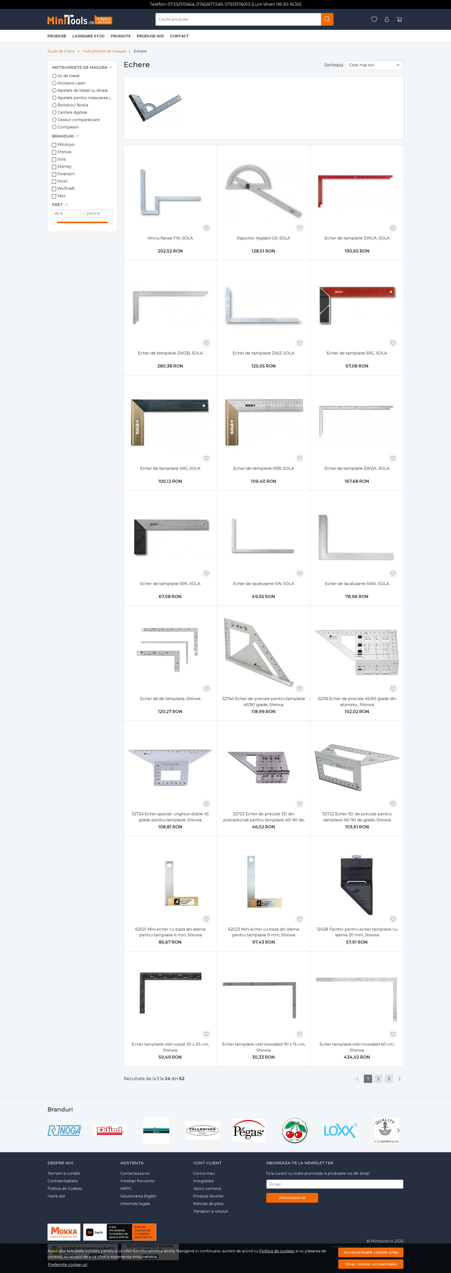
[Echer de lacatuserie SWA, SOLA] (356, 537)
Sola (61, 159)
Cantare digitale (72, 112)
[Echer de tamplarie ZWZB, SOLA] (170, 307)
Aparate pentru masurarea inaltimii (85, 97)
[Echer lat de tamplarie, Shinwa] (170, 652)
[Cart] (399, 19)
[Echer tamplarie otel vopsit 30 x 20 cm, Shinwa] (170, 998)
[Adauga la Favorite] (206, 228)
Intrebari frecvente (137, 1181)
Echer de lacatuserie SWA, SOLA (357, 583)
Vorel (62, 181)
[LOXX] (341, 1140)
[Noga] (64, 1140)
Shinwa (64, 152)
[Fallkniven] (202, 1140)
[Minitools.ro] (82, 19)
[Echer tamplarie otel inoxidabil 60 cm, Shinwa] (356, 998)
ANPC (126, 1188)
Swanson (66, 173)
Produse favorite (208, 1196)
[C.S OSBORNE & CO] (387, 1140)
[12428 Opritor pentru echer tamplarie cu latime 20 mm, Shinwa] (356, 882)
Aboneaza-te (292, 1197)
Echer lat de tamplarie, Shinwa (170, 698)
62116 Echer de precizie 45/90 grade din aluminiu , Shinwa (357, 701)
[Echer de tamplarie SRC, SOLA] (356, 307)
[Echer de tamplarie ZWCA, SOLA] (356, 191)
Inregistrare (203, 1181)
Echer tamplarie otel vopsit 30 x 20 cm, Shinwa (170, 1047)
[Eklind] (110, 1140)
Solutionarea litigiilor (138, 1196)
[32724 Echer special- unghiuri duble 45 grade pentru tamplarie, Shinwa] (170, 767)
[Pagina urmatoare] (399, 1079)
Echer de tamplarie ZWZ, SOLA (263, 353)
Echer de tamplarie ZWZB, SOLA (170, 353)
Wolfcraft (66, 188)
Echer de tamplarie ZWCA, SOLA (357, 238)
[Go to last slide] (53, 1130)
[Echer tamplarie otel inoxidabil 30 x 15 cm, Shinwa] (263, 998)
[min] (66, 213)
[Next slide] (398, 1130)
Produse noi (150, 36)
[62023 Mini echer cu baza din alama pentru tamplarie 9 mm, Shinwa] (263, 882)
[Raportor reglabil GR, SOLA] (263, 191)
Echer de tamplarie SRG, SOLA (170, 468)
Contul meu (204, 1173)
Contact (179, 36)
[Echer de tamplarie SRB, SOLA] (263, 422)
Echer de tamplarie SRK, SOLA (170, 583)
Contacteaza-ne (135, 1173)
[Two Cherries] (295, 1140)
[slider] (54, 222)
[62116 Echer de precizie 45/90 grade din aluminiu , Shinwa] (356, 652)
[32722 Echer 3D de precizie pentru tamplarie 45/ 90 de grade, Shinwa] (356, 767)
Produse (57, 36)
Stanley (64, 166)
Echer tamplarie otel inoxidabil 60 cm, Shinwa (356, 1047)
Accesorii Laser (72, 83)
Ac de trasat (69, 75)
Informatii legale (135, 1203)
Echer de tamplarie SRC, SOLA (357, 353)
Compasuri (68, 127)
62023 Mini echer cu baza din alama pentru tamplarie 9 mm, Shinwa (263, 932)
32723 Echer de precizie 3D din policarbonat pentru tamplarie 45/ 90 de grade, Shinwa (263, 817)
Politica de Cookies (65, 1188)
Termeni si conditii (64, 1173)
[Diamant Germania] (156, 1140)
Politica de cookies (276, 1251)
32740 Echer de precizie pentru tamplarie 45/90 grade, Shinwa (263, 701)
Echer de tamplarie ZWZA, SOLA (356, 468)
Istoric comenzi (207, 1188)
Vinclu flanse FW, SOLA (170, 238)
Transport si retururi (210, 1211)
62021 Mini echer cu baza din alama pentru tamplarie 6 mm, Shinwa (170, 932)
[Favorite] (374, 19)
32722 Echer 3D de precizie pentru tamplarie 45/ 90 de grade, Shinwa (356, 816)
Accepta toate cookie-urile (371, 1252)
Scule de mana (61, 51)
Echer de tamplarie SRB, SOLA (263, 468)
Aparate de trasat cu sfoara (83, 90)
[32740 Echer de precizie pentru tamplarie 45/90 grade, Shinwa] (263, 652)
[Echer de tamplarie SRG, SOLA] (170, 422)
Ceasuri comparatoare (79, 119)
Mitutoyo (66, 144)
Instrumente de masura (104, 51)
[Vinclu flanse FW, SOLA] (170, 191)
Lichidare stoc (89, 36)
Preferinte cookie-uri (67, 1264)
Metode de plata (208, 1203)
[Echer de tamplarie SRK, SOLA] (170, 537)
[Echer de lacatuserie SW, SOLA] (263, 537)
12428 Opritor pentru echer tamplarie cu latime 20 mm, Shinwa (357, 932)
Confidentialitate (63, 1181)
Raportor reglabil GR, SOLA (263, 238)
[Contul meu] (387, 19)
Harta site (56, 1196)
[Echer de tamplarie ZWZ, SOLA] (263, 307)
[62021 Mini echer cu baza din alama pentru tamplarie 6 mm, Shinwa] (170, 882)
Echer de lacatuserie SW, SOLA (263, 583)
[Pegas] (248, 1140)
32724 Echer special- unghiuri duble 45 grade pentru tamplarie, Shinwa (170, 816)
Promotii (120, 36)
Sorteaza (333, 64)
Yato (61, 195)
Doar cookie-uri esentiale (371, 1263)
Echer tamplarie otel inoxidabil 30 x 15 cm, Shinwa (263, 1047)
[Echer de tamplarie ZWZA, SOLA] (356, 422)
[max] (99, 213)
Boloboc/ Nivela (73, 105)
